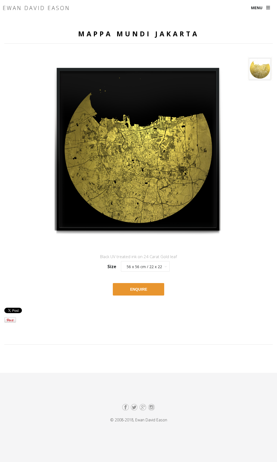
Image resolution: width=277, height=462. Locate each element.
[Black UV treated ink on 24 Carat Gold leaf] (138, 150)
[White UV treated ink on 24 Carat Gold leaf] (260, 70)
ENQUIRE (138, 289)
